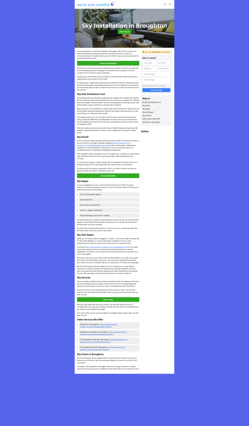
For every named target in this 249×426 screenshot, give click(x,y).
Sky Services (146, 115)
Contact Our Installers (108, 63)
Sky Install (146, 105)
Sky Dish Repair (148, 112)
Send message (156, 90)
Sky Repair (146, 109)
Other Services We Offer (151, 119)
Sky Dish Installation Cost (151, 102)
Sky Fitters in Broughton (151, 122)
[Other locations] (165, 4)
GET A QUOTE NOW (108, 176)
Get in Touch (108, 299)
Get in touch (124, 32)
